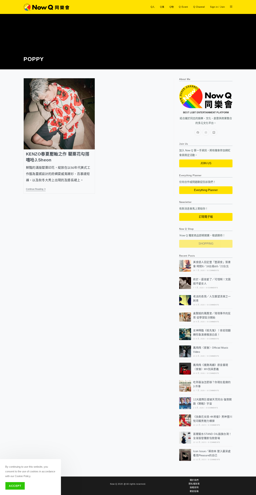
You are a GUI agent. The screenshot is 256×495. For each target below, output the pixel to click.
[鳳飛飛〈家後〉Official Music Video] (185, 351)
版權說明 (194, 487)
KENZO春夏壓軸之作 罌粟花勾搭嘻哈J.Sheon (58, 157)
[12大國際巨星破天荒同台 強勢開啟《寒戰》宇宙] (185, 403)
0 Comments (213, 270)
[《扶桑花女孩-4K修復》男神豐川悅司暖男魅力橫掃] (185, 420)
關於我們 (194, 480)
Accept (15, 485)
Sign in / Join (217, 7)
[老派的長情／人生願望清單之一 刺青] (185, 300)
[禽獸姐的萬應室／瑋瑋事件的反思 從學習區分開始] (185, 317)
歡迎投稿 (194, 491)
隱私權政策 (194, 484)
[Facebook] (197, 132)
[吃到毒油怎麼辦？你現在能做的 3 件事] (185, 386)
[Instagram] (205, 132)
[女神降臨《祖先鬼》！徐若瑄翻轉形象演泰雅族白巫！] (185, 334)
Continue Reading (36, 189)
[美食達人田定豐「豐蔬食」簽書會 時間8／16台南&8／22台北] (185, 266)
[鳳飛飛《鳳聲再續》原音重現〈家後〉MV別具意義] (185, 369)
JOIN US (205, 163)
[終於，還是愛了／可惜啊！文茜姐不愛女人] (185, 283)
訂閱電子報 (206, 216)
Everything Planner (206, 190)
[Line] (213, 132)
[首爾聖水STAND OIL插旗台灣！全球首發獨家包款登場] (185, 438)
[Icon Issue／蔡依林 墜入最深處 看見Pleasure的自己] (185, 455)
